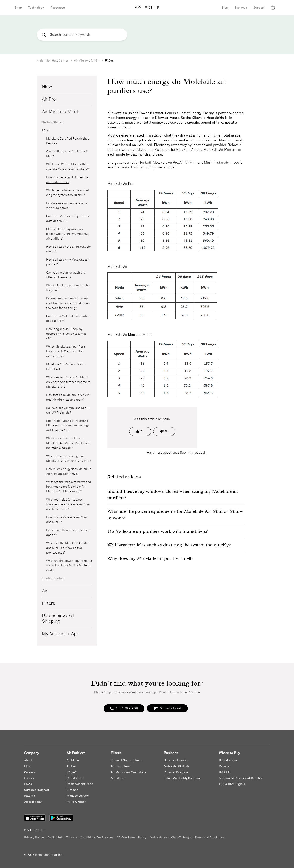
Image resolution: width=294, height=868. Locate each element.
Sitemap (72, 790)
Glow (47, 87)
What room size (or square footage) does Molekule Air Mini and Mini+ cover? (68, 504)
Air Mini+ (73, 760)
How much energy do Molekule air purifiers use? (67, 180)
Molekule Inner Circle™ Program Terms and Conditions (187, 837)
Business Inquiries (176, 760)
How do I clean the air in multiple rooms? (68, 249)
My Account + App (60, 634)
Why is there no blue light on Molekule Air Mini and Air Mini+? (68, 458)
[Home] (147, 7)
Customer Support (36, 790)
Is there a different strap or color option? (68, 533)
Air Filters (117, 778)
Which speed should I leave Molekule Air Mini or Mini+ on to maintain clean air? (68, 443)
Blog (225, 7)
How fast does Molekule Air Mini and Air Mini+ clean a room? (68, 397)
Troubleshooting (53, 578)
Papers (29, 778)
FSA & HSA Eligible (232, 784)
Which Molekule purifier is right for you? (67, 288)
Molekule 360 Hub (176, 766)
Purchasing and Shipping (58, 619)
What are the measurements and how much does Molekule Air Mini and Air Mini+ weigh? (68, 487)
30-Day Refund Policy (131, 837)
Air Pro (49, 99)
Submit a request (192, 452)
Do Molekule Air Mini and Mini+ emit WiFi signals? (67, 410)
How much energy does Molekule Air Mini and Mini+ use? (68, 471)
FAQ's (109, 60)
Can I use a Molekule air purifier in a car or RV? (68, 318)
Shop (18, 7)
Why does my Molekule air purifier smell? (150, 558)
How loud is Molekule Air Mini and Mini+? (66, 520)
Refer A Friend (76, 801)
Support (258, 7)
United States (228, 760)
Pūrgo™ (72, 772)
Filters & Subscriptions (126, 760)
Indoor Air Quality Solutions (182, 778)
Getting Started (52, 122)
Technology (36, 7)
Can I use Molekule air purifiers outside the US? (67, 218)
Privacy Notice (34, 837)
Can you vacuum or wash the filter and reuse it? (65, 275)
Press (28, 784)
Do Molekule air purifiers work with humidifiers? (66, 206)
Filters (48, 603)
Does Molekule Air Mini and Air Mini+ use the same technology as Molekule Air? (67, 425)
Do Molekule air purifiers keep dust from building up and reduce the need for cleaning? (68, 303)
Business (240, 7)
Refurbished (75, 778)
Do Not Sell (55, 837)
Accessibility (33, 801)
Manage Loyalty (78, 795)
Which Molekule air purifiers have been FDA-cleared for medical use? (65, 351)
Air (45, 591)
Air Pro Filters (120, 766)
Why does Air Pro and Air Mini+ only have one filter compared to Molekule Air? (68, 382)
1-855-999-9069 (127, 708)
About (28, 760)
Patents (29, 795)
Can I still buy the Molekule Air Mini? (67, 154)
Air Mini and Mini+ (86, 60)
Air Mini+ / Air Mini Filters (128, 772)
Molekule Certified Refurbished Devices (67, 141)
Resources (57, 7)
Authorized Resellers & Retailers (241, 778)
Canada (224, 766)
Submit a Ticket (170, 708)
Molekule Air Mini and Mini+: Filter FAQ (66, 367)
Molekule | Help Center (52, 60)
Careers (29, 772)
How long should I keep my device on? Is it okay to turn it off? (66, 334)
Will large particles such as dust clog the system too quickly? (67, 193)
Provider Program (176, 772)
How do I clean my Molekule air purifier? (67, 262)
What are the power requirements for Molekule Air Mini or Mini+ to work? (69, 565)
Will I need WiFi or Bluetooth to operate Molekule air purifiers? (67, 167)
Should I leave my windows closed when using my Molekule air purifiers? (68, 234)
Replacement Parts (80, 784)
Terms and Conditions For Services (89, 837)
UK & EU (224, 772)
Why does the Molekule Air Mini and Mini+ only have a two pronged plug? (67, 548)
